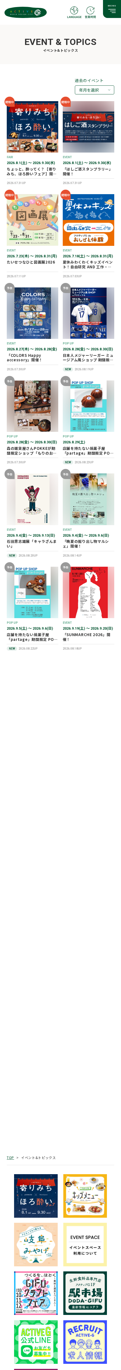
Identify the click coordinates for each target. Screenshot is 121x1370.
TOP (10, 1157)
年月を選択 (89, 90)
